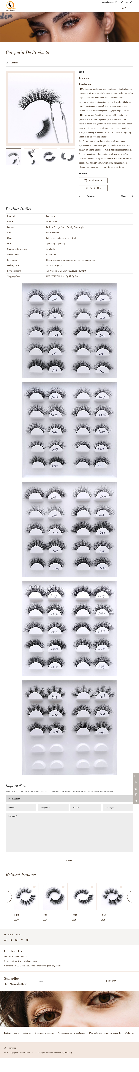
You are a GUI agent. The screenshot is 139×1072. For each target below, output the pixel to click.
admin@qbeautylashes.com (24, 961)
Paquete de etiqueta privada (105, 1032)
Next (123, 196)
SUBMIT (69, 860)
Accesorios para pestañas (71, 1032)
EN (131, 2)
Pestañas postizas (44, 1032)
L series (14, 63)
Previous (91, 196)
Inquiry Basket (95, 180)
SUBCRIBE (111, 981)
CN (122, 2)
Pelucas (129, 1032)
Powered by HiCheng (63, 1052)
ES (127, 2)
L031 (17, 914)
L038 (45, 914)
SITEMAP (12, 1048)
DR (7, 63)
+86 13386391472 (18, 956)
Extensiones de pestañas (17, 1032)
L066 (74, 914)
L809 (103, 914)
